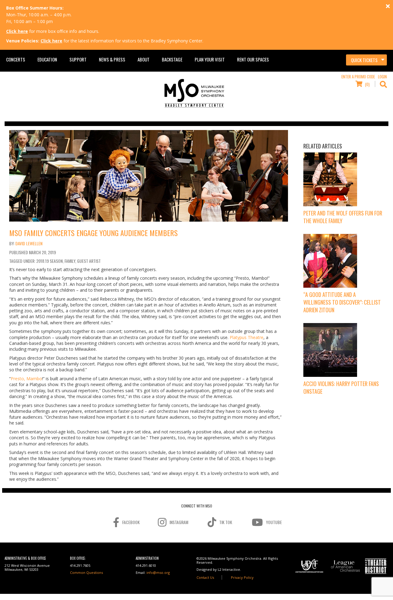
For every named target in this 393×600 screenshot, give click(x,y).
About (144, 59)
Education (47, 59)
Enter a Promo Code (358, 76)
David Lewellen (28, 243)
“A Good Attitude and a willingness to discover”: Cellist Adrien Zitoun (342, 302)
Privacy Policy (242, 577)
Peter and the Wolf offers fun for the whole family (342, 217)
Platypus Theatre (246, 337)
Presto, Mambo (26, 378)
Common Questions (86, 572)
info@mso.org (158, 572)
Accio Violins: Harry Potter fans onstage (341, 387)
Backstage (172, 59)
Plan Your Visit (210, 59)
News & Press (112, 59)
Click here (17, 31)
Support (78, 59)
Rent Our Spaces (253, 59)
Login (382, 76)
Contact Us (205, 577)
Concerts (15, 59)
